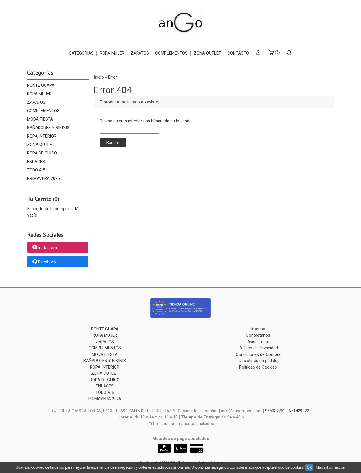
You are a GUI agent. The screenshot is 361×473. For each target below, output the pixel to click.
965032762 (275, 410)
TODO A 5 (36, 170)
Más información (330, 467)
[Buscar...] (289, 53)
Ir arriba (258, 329)
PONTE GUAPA (40, 85)
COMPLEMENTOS (171, 53)
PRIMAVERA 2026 (43, 178)
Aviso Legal (258, 341)
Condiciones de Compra (258, 354)
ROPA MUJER (112, 53)
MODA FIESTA (40, 119)
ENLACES (36, 161)
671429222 (299, 410)
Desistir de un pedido (258, 360)
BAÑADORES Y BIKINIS (48, 127)
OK (309, 467)
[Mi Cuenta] (258, 53)
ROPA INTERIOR (41, 136)
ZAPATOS (140, 53)
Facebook (47, 262)
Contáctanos (258, 335)
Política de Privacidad (258, 347)
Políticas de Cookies (258, 367)
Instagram (47, 247)
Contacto (238, 53)
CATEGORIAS (81, 53)
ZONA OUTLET (207, 53)
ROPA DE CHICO (42, 153)
